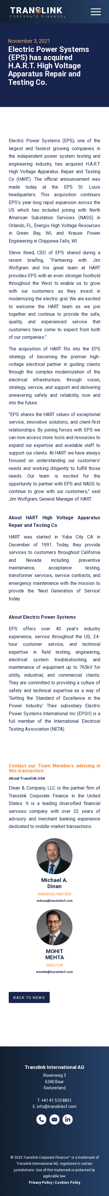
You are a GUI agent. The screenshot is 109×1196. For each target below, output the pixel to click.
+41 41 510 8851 (56, 1100)
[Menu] (93, 11)
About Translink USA (27, 778)
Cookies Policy (67, 1183)
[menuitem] (93, 11)
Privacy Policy (40, 1183)
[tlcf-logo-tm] (45, 11)
